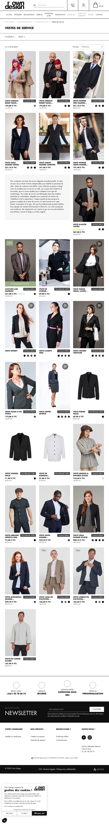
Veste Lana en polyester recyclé (46, 599)
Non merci (9, 813)
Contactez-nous (61, 740)
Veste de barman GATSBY (43, 475)
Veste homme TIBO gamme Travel (79, 103)
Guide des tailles (62, 736)
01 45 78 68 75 (88, 751)
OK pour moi (39, 813)
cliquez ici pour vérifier (71, 758)
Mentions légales (49, 769)
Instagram (90, 737)
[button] (4, 820)
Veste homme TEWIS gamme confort (79, 165)
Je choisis (24, 813)
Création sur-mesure (38, 736)
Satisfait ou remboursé (13, 736)
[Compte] (83, 5)
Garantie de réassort (38, 740)
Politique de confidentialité (66, 769)
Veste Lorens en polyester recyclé (81, 599)
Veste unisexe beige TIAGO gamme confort (13, 103)
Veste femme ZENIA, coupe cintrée (79, 291)
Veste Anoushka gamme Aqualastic (13, 599)
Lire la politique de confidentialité (13, 806)
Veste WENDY (11, 351)
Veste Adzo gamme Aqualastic (45, 537)
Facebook (84, 737)
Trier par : (76, 47)
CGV (40, 769)
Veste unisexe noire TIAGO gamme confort (47, 103)
